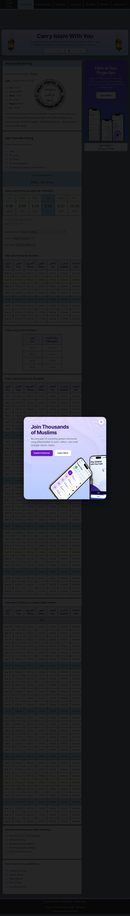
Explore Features (42, 453)
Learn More (62, 453)
